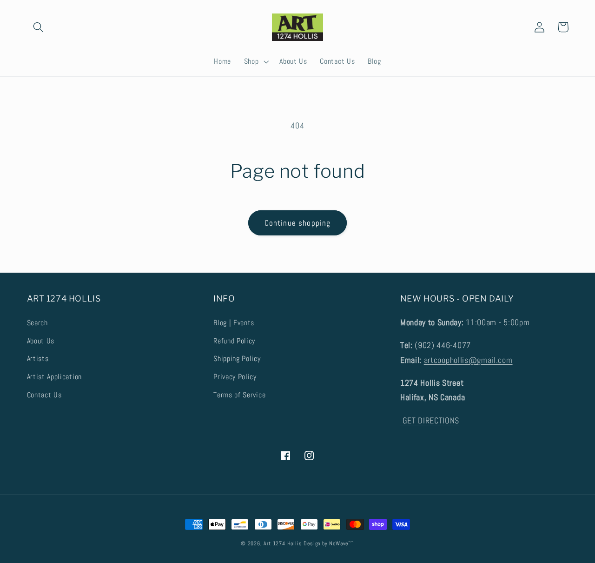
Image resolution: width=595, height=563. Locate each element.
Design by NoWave (326, 543)
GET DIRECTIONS (429, 420)
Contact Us (44, 395)
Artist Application (54, 377)
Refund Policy (234, 341)
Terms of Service (239, 395)
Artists (38, 358)
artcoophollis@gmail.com (468, 360)
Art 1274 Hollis (283, 543)
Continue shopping (297, 223)
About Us (41, 341)
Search (37, 323)
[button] (39, 27)
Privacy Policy (235, 377)
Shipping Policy (236, 358)
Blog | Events (233, 323)
